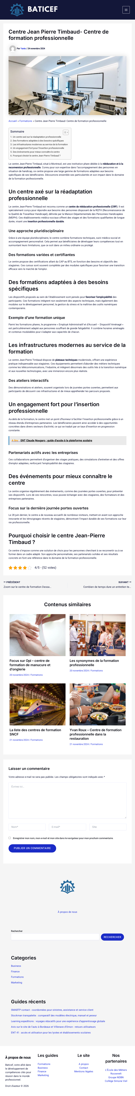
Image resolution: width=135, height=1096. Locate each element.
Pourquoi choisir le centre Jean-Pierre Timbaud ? (37, 155)
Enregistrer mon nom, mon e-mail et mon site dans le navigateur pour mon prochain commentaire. (63, 838)
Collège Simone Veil (116, 1081)
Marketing (16, 982)
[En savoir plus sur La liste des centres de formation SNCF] (38, 704)
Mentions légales (83, 1071)
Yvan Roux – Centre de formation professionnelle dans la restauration (96, 734)
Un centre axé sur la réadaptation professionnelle (37, 137)
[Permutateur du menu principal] (126, 10)
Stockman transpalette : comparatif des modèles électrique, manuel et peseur (54, 1015)
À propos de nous (67, 912)
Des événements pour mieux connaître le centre (36, 152)
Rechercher (17, 931)
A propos (84, 1064)
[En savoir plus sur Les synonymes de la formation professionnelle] (98, 635)
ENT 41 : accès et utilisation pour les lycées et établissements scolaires (51, 1032)
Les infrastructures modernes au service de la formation (40, 144)
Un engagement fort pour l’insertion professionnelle (38, 148)
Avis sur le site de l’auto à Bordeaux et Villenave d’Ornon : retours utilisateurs (53, 1027)
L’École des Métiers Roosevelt (116, 1072)
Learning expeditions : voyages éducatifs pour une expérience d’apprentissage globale (58, 1021)
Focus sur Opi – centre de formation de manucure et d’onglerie (30, 665)
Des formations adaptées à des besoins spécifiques (38, 140)
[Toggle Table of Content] (64, 132)
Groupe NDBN (116, 1077)
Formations (37, 675)
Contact (83, 1068)
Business (16, 966)
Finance (15, 971)
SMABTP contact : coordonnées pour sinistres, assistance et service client (52, 1010)
